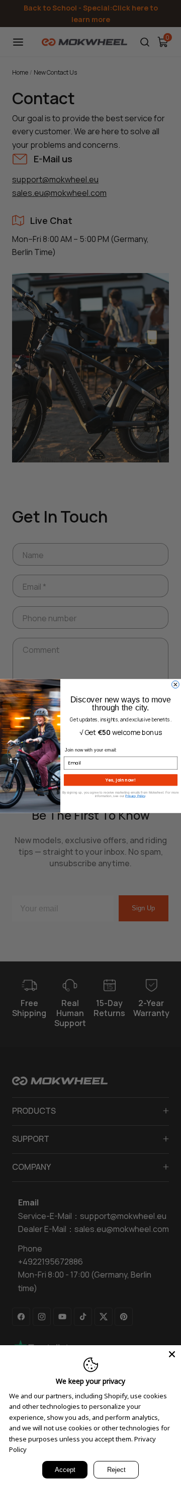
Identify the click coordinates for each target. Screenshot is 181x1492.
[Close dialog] (175, 684)
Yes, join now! (121, 780)
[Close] (172, 1354)
